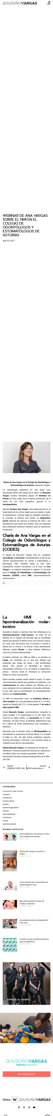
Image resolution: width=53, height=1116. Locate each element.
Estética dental (8, 801)
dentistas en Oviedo (36, 748)
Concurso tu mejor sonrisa (13, 791)
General (6, 804)
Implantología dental (10, 808)
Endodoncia (7, 798)
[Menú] (49, 2)
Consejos (6, 794)
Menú (48, 4)
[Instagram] (29, 1107)
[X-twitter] (24, 1107)
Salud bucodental (9, 824)
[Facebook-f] (19, 1107)
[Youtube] (34, 1107)
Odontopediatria (9, 814)
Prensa (5, 821)
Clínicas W (34, 751)
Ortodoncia (7, 817)
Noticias (6, 811)
